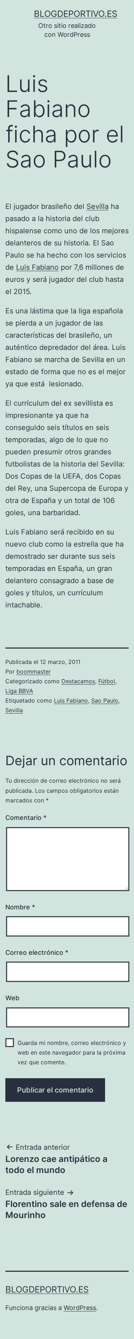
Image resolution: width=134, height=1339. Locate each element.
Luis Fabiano (37, 267)
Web (12, 998)
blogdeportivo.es (75, 14)
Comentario (25, 817)
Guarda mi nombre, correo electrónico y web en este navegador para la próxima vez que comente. (72, 1052)
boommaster (33, 671)
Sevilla (97, 206)
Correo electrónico (36, 952)
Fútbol (106, 681)
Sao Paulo (104, 700)
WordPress (80, 1307)
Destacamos (78, 681)
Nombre (20, 907)
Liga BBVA (19, 690)
